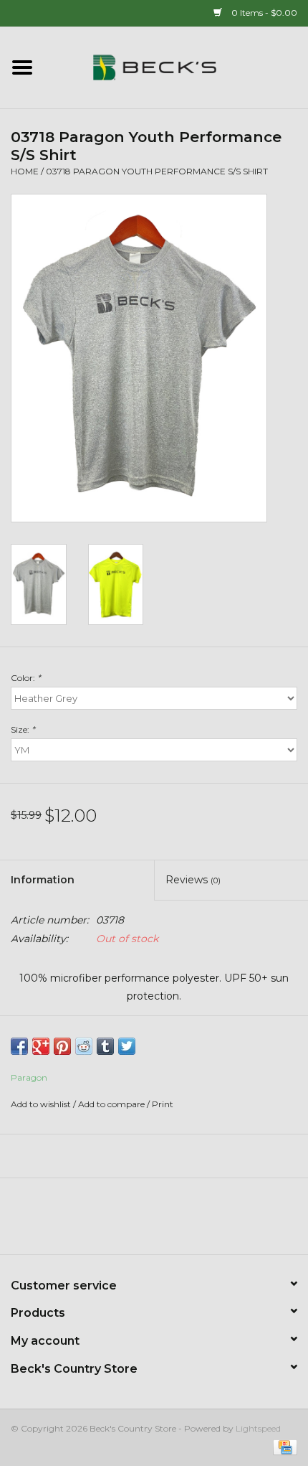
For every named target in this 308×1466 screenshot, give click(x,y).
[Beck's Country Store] (176, 66)
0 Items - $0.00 (263, 12)
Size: (23, 729)
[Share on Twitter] (126, 1046)
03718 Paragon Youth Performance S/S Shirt (157, 171)
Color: (26, 677)
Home (25, 171)
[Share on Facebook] (19, 1046)
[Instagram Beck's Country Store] (192, 1221)
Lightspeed (258, 1428)
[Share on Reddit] (83, 1046)
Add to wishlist (41, 1104)
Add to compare (112, 1104)
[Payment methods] (282, 1446)
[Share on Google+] (40, 1046)
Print (162, 1104)
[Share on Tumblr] (105, 1046)
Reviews (193, 879)
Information (42, 879)
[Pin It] (62, 1046)
